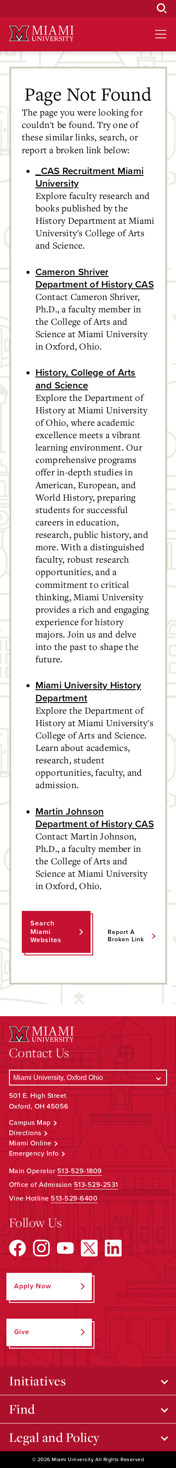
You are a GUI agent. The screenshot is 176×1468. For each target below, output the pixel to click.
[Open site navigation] (160, 34)
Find (22, 1409)
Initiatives (37, 1380)
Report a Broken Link (126, 935)
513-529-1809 (79, 1171)
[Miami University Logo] (41, 34)
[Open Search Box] (162, 8)
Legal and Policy (54, 1437)
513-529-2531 (96, 1184)
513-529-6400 (74, 1198)
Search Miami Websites (46, 931)
